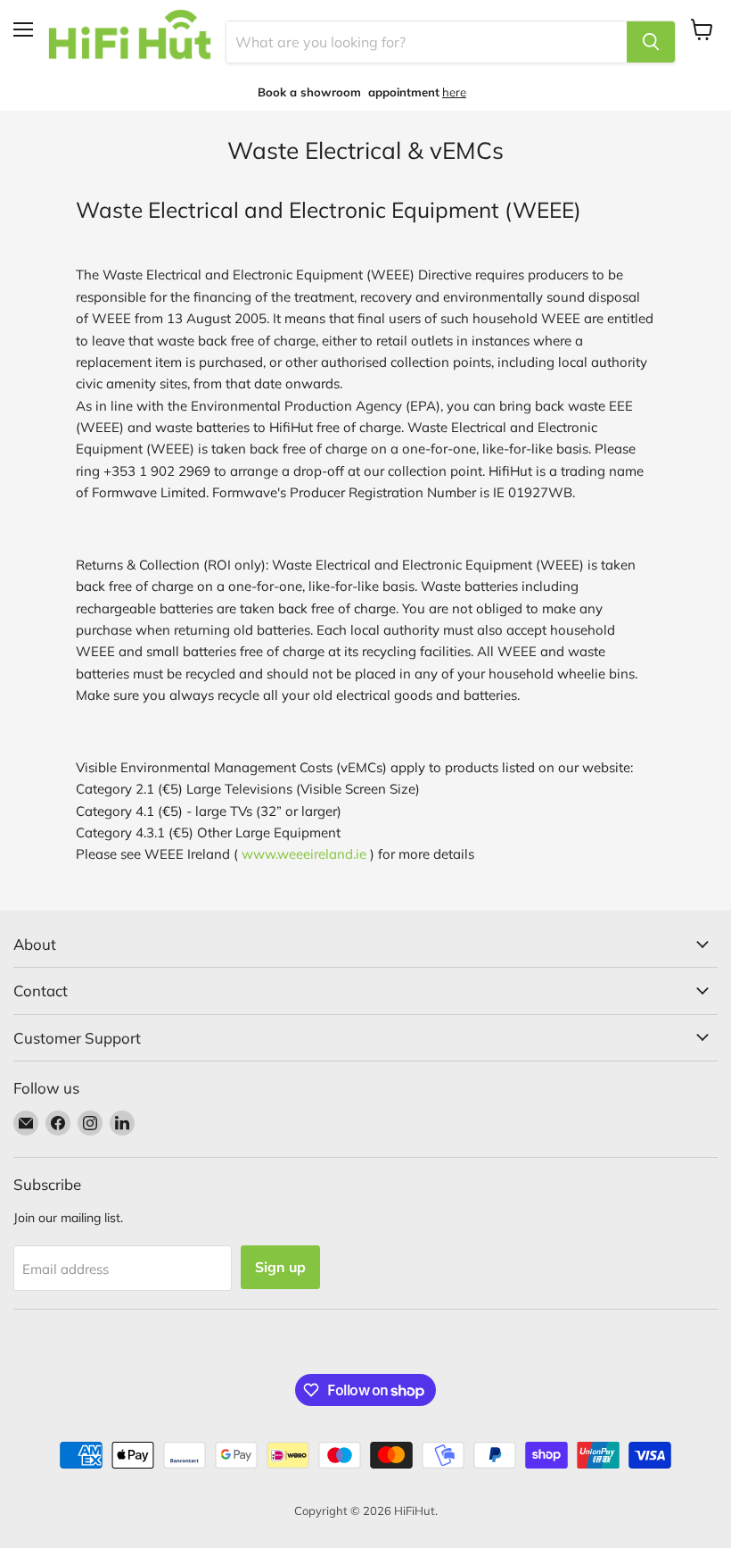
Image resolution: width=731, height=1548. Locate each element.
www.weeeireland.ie (304, 853)
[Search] (651, 41)
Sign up (280, 1267)
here (454, 92)
